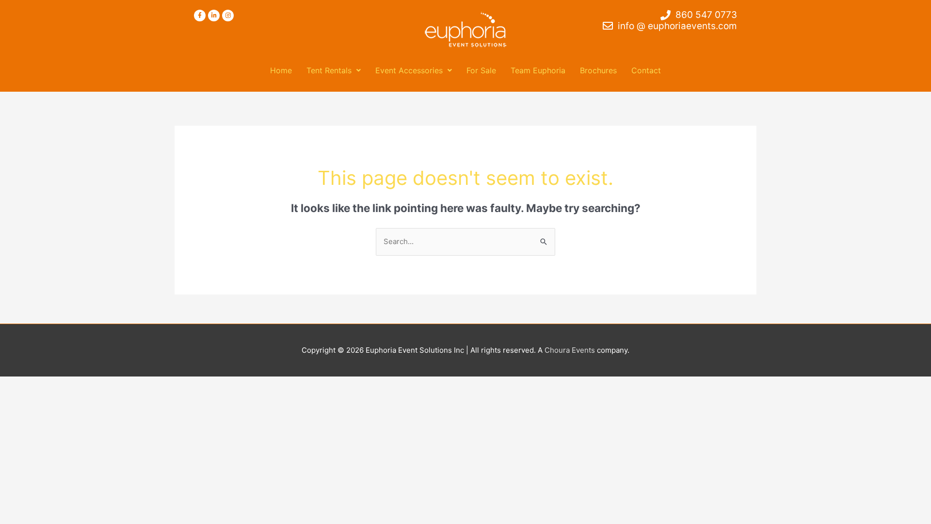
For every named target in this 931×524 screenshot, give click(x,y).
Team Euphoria (538, 70)
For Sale (481, 70)
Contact (646, 70)
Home (281, 70)
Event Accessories (409, 70)
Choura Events (570, 350)
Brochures (598, 70)
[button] (333, 70)
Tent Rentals (329, 70)
